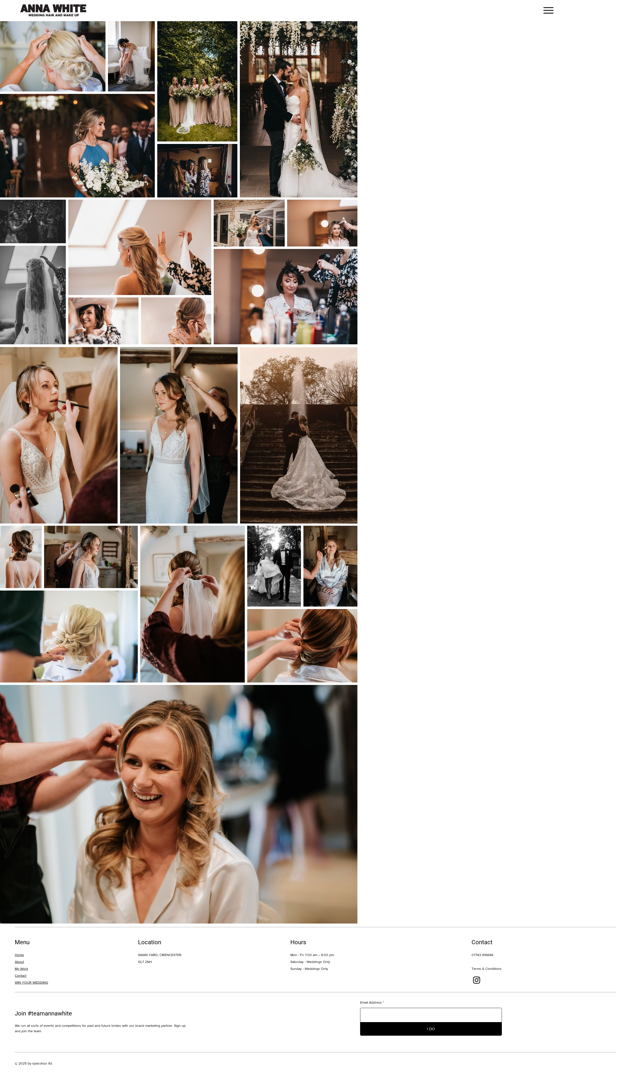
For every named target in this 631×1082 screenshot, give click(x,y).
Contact (20, 975)
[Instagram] (476, 980)
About (19, 962)
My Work (21, 969)
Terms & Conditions (487, 969)
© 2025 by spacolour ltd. (34, 1063)
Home (19, 955)
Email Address (371, 1002)
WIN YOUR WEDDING (31, 982)
